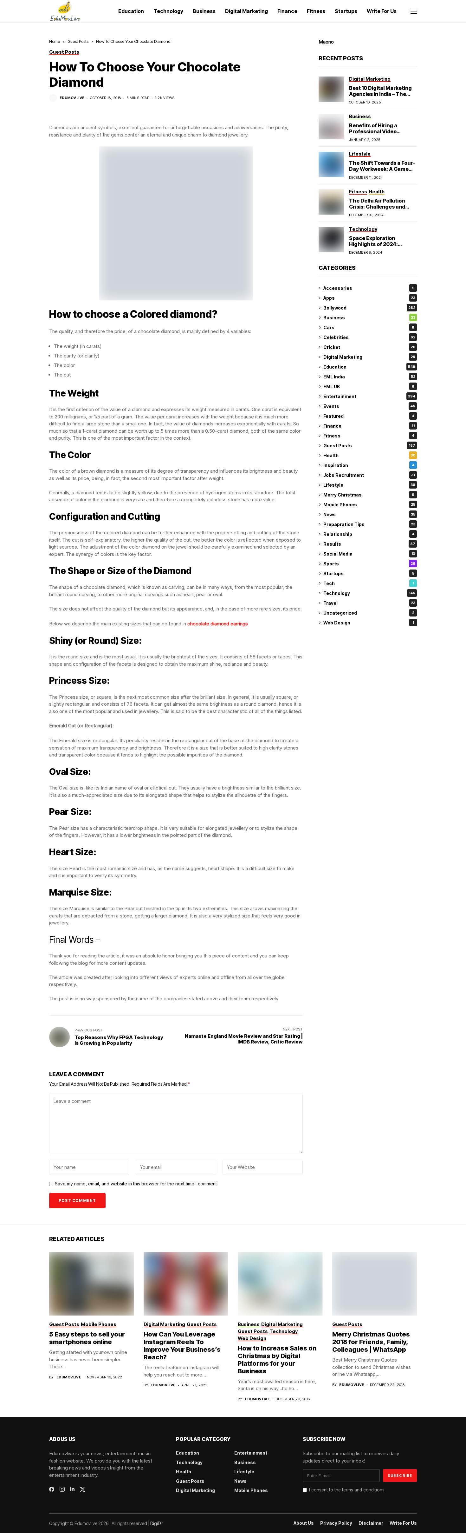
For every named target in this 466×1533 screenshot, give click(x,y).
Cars (368, 327)
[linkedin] (72, 1489)
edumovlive (72, 98)
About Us (304, 1523)
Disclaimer (371, 1523)
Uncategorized (368, 613)
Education (369, 367)
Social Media (369, 554)
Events (369, 406)
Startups (368, 573)
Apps (369, 298)
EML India (369, 376)
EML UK (368, 386)
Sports (369, 563)
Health (369, 455)
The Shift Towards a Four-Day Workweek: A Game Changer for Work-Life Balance (382, 172)
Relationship (368, 534)
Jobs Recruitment (369, 475)
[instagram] (62, 1489)
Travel (369, 603)
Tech (368, 583)
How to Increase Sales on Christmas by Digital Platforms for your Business (277, 1359)
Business (369, 317)
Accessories (368, 288)
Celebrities (369, 337)
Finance (369, 426)
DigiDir (156, 1523)
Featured (368, 416)
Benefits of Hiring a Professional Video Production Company (375, 131)
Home (54, 41)
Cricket (369, 347)
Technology (369, 593)
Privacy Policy (336, 1523)
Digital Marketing (369, 357)
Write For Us (403, 1523)
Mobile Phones (369, 504)
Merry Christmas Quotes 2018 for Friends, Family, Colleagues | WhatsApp (371, 1341)
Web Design (368, 622)
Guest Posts (78, 41)
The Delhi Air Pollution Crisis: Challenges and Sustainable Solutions (377, 206)
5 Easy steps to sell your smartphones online (87, 1338)
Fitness (368, 435)
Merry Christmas (368, 494)
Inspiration (368, 465)
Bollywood (369, 307)
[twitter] (82, 1489)
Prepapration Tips (369, 524)
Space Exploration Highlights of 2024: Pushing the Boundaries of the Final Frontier (382, 247)
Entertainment (369, 396)
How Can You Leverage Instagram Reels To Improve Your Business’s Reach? (182, 1345)
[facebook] (51, 1489)
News (369, 514)
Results (369, 544)
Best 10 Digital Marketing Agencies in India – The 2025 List (380, 94)
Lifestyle (369, 485)
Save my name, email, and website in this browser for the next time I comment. (136, 1183)
